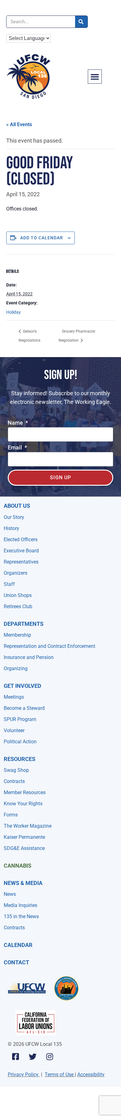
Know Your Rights (23, 804)
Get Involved (22, 686)
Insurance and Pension (29, 657)
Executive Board (21, 551)
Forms (11, 815)
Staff (9, 584)
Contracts (14, 781)
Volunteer (14, 730)
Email (15, 448)
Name (16, 423)
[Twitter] (32, 1056)
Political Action (20, 742)
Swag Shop (16, 770)
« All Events (19, 124)
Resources (19, 759)
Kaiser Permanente (24, 837)
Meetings (14, 697)
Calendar (18, 945)
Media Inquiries (20, 905)
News (10, 894)
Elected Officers (21, 539)
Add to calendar (41, 237)
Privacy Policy (23, 1074)
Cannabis (17, 865)
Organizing (16, 668)
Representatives (21, 562)
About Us (17, 505)
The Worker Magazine (28, 826)
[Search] (81, 22)
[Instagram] (49, 1056)
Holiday (13, 312)
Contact (16, 962)
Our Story (14, 517)
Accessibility (91, 1074)
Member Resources (25, 792)
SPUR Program (20, 719)
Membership (17, 635)
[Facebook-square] (15, 1056)
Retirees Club (18, 606)
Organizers (15, 573)
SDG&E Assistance (24, 848)
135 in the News (21, 916)
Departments (23, 624)
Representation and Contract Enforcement (49, 646)
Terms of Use (59, 1074)
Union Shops (18, 595)
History (11, 528)
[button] (95, 76)
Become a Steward (24, 708)
